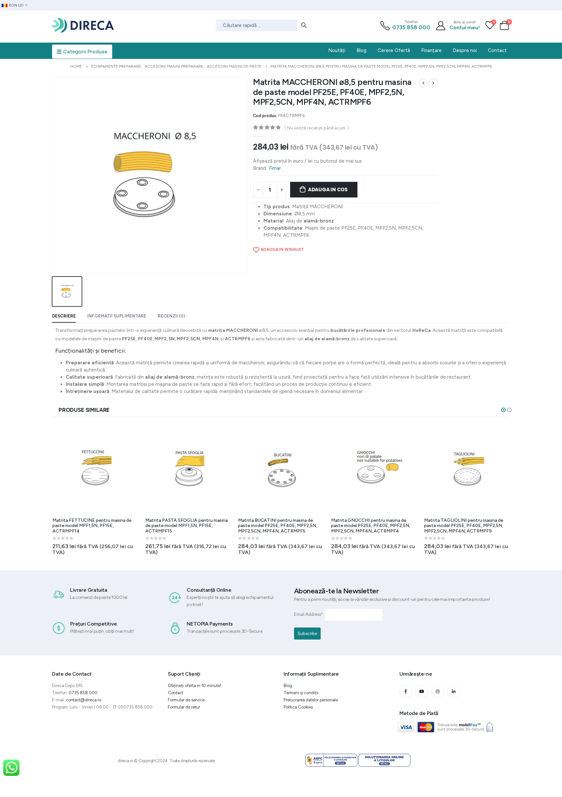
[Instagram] (437, 691)
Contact (175, 692)
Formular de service (186, 699)
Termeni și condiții (301, 692)
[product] (96, 469)
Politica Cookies (298, 707)
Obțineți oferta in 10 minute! (194, 685)
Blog (288, 685)
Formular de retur (184, 707)
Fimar (275, 168)
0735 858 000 (411, 27)
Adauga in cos (328, 189)
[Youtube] (421, 691)
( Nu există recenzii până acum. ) (317, 127)
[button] (503, 410)
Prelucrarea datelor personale (311, 699)
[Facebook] (405, 691)
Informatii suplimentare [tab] (116, 316)
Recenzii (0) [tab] (171, 316)
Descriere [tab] (64, 316)
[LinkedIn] (453, 691)
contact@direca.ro (83, 699)
